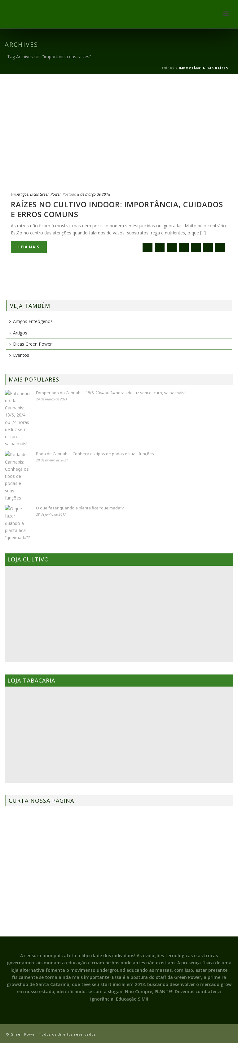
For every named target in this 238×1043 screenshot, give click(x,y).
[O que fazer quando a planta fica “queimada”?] (17, 523)
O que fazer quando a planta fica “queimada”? (80, 508)
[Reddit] (196, 247)
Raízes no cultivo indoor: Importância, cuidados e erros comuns (117, 209)
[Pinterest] (208, 247)
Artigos (22, 194)
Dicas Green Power (45, 194)
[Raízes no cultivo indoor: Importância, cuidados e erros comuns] (119, 132)
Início (168, 68)
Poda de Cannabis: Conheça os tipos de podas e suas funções (95, 453)
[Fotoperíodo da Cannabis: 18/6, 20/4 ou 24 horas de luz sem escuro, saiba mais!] (17, 418)
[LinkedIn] (220, 247)
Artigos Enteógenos (33, 321)
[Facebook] (160, 247)
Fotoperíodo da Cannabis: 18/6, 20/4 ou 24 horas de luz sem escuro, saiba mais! (110, 392)
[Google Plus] (184, 247)
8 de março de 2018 (93, 194)
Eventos (21, 355)
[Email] (147, 247)
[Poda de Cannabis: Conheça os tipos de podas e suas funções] (17, 476)
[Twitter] (172, 247)
